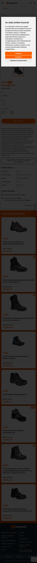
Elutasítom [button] (18, 57)
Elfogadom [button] (18, 53)
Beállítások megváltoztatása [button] (18, 60)
